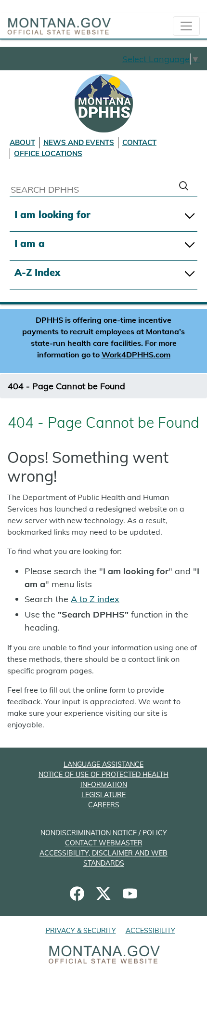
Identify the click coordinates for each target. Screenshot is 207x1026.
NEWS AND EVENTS (78, 142)
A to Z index (95, 599)
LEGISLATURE (103, 794)
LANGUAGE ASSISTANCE (103, 764)
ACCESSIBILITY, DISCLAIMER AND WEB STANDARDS (103, 858)
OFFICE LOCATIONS (48, 153)
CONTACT (139, 142)
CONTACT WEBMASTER (103, 843)
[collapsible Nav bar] (186, 26)
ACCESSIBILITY (150, 930)
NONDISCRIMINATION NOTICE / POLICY (103, 833)
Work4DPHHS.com (136, 354)
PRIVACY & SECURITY (81, 930)
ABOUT (22, 142)
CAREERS (103, 805)
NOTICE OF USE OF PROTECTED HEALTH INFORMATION (103, 779)
